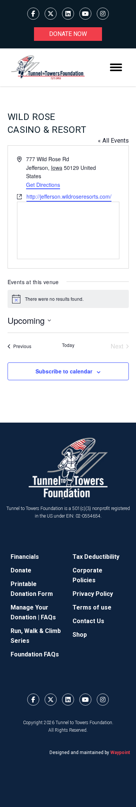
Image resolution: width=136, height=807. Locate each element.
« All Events (113, 140)
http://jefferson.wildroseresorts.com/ (68, 196)
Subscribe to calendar (64, 371)
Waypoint (120, 752)
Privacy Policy (93, 593)
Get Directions (43, 184)
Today (68, 345)
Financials (25, 556)
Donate (21, 570)
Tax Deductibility (96, 556)
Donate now (68, 33)
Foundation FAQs (35, 654)
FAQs (48, 617)
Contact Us (88, 621)
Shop (80, 634)
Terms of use (92, 607)
